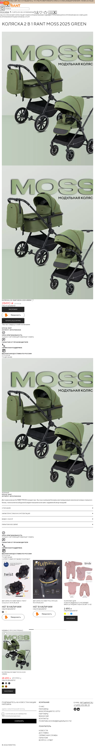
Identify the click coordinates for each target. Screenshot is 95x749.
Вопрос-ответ (46, 740)
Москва (4, 12)
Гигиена (21, 17)
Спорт (27, 17)
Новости (43, 731)
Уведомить (16, 315)
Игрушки (14, 17)
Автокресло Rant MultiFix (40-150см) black (45, 602)
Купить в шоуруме (13, 321)
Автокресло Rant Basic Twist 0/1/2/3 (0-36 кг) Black (14, 602)
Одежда (47, 15)
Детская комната (29, 15)
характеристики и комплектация (16, 513)
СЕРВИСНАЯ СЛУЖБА (48, 735)
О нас (41, 706)
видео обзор (7, 519)
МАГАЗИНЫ (43, 709)
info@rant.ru (86, 703)
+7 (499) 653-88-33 (18, 12)
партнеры (43, 714)
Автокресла (17, 15)
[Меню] (52, 12)
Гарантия (43, 738)
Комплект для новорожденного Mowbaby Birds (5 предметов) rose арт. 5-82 (78, 602)
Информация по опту (49, 711)
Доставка (44, 733)
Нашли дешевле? (8, 306)
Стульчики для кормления (62, 15)
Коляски (8, 15)
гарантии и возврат (10, 524)
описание (6, 508)
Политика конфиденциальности (55, 721)
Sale (2, 15)
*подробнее (7, 357)
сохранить (19, 721)
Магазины (29, 12)
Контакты (43, 719)
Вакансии (44, 716)
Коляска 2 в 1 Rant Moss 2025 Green (14, 673)
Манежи (40, 15)
